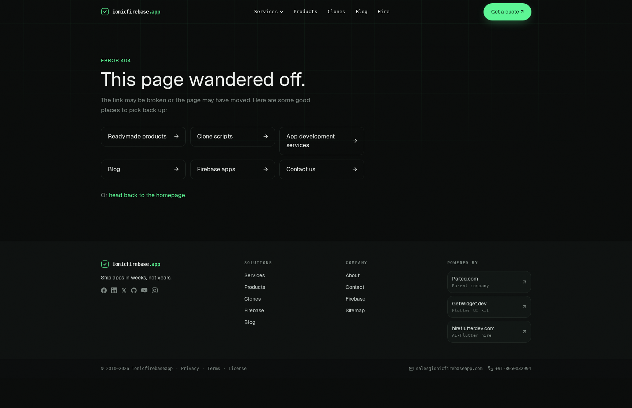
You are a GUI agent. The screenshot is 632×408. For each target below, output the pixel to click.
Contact (355, 287)
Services (266, 11)
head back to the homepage (147, 195)
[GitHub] (134, 290)
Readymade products (143, 136)
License (238, 368)
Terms (213, 368)
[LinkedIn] (114, 290)
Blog (362, 11)
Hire (384, 11)
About (353, 275)
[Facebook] (104, 290)
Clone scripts (232, 136)
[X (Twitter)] (124, 290)
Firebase (254, 310)
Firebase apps (232, 169)
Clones (337, 11)
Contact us (321, 169)
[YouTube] (144, 290)
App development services (321, 141)
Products (305, 11)
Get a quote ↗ (507, 11)
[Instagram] (155, 290)
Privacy (190, 368)
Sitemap (355, 310)
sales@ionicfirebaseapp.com (449, 368)
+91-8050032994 (513, 368)
